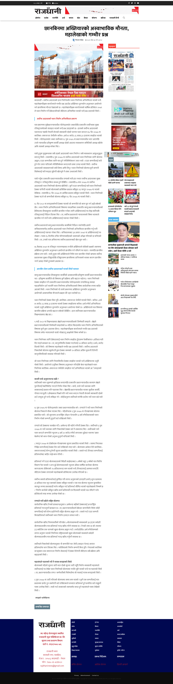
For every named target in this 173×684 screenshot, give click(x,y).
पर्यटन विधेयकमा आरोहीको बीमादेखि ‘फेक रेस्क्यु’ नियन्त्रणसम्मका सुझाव (129, 284)
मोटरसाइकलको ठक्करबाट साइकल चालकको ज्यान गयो (130, 182)
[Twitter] (132, 3)
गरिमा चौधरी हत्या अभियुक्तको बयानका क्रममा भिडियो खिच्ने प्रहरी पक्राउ (129, 270)
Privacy (76, 675)
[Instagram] (135, 3)
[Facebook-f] (129, 3)
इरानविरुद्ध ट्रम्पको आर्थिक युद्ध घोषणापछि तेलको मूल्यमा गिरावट (129, 310)
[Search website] (124, 18)
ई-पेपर (49, 3)
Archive (56, 3)
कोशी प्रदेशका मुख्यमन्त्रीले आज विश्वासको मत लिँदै (129, 296)
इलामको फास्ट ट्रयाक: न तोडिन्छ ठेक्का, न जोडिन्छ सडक (129, 257)
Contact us (95, 675)
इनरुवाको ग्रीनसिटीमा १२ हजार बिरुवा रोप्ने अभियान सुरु (115, 208)
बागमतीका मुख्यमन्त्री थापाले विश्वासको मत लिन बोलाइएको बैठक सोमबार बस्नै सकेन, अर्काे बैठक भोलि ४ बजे (123, 248)
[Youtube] (138, 3)
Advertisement (85, 675)
